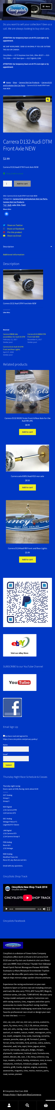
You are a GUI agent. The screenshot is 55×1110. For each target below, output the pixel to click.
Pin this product (14, 232)
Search (27, 1105)
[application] (27, 898)
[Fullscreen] (48, 909)
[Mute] (44, 909)
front (23, 205)
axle (14, 205)
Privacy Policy (9, 1094)
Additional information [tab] (13, 254)
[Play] (6, 909)
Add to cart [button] (27, 432)
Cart (46, 1105)
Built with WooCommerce (29, 1094)
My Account (9, 1105)
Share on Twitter (15, 225)
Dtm (18, 205)
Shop (15, 82)
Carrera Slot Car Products (29, 82)
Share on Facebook (15, 228)
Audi (9, 205)
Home (8, 82)
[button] (48, 99)
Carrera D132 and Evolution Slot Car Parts (30, 199)
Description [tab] (8, 246)
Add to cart (22, 183)
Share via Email (14, 235)
